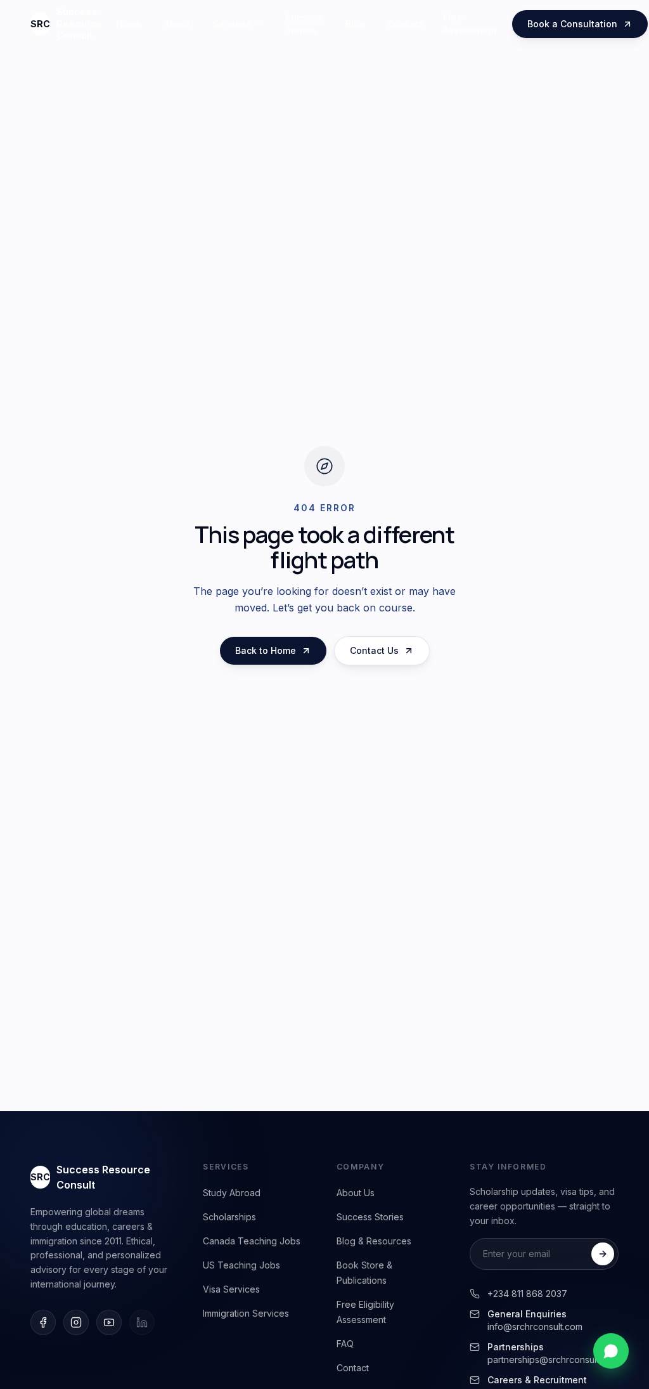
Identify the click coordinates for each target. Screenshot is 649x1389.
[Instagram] (76, 1322)
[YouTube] (109, 1322)
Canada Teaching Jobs (251, 1241)
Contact (405, 23)
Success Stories (304, 24)
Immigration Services (246, 1313)
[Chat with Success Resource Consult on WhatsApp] (611, 1351)
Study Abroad (231, 1192)
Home (128, 23)
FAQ (345, 1343)
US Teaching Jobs (241, 1265)
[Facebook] (43, 1322)
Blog (355, 23)
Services (232, 23)
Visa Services (231, 1289)
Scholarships (229, 1216)
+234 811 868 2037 (527, 1293)
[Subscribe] (602, 1253)
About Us (356, 1192)
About (177, 23)
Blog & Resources (374, 1241)
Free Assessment (470, 24)
